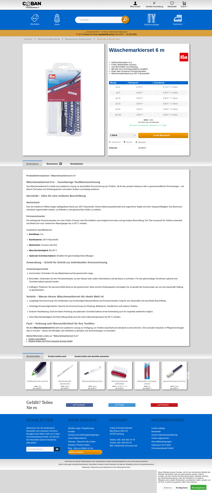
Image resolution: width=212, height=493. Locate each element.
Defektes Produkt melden (79, 445)
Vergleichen (116, 142)
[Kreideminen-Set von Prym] (37, 370)
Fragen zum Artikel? (37, 339)
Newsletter (156, 432)
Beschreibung (32, 164)
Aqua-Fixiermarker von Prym (174, 381)
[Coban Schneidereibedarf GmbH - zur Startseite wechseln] (32, 5)
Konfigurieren (182, 488)
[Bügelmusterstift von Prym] (92, 370)
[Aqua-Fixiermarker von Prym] (174, 370)
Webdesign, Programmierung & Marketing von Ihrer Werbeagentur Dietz (106, 467)
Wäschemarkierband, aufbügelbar (119, 382)
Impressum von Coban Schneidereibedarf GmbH (162, 446)
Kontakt (71, 432)
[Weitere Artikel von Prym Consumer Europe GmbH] (184, 57)
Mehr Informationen (189, 482)
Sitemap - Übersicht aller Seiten (82, 442)
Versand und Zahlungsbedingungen (83, 435)
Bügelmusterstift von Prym (92, 381)
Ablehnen (168, 488)
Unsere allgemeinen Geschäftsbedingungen (161, 440)
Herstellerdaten (76, 164)
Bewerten (142, 142)
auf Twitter (119, 405)
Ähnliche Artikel (33, 356)
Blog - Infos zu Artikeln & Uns (80, 448)
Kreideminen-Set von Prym (37, 381)
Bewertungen (54, 164)
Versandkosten (100, 461)
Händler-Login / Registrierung (81, 428)
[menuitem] (133, 7)
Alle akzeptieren (198, 488)
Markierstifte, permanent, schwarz (147, 382)
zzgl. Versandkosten (152, 122)
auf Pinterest (163, 405)
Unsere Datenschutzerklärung (164, 435)
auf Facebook (79, 405)
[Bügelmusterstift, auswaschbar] (65, 370)
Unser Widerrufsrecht (77, 438)
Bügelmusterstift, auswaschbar (65, 382)
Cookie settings (158, 428)
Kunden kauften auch (57, 356)
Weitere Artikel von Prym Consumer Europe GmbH (50, 341)
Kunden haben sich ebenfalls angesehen (92, 356)
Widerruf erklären (76, 452)
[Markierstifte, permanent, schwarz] (147, 370)
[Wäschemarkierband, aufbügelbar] (119, 370)
